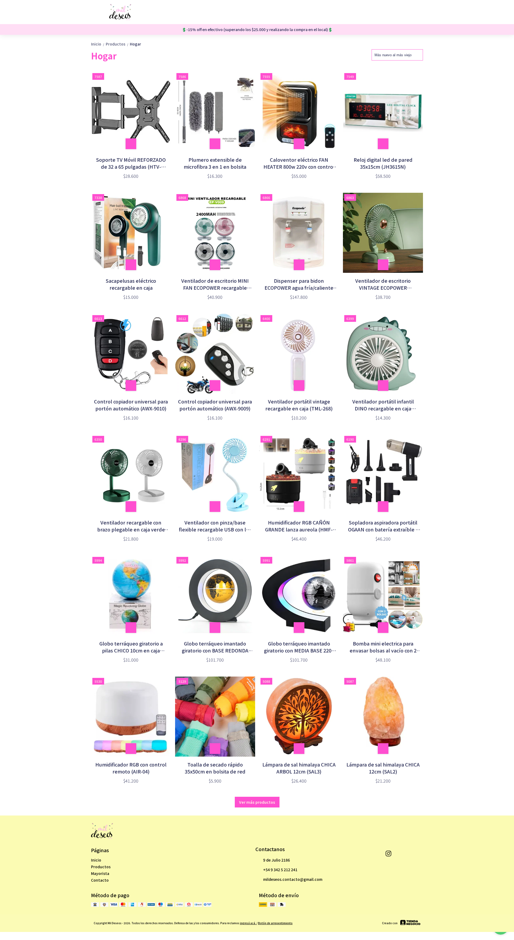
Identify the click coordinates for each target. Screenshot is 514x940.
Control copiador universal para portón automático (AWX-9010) (131, 405)
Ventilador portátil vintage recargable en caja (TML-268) (299, 405)
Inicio (98, 44)
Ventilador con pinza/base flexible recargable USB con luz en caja (215, 526)
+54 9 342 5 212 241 (280, 869)
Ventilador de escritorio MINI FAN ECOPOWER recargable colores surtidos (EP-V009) (215, 284)
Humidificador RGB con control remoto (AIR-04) (131, 768)
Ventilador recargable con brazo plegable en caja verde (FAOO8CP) (131, 526)
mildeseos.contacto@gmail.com (292, 879)
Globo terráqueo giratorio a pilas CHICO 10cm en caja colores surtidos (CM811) (131, 647)
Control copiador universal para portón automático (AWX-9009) (215, 405)
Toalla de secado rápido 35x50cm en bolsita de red (215, 768)
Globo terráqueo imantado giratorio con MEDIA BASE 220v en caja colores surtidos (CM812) (299, 647)
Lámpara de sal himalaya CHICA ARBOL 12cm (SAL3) (299, 768)
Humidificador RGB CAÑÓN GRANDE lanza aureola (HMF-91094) (299, 526)
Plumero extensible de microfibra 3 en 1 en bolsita (215, 163)
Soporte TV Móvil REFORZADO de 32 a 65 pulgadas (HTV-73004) (131, 163)
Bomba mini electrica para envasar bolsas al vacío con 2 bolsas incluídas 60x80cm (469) (383, 647)
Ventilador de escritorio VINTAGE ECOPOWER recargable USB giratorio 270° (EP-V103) (383, 284)
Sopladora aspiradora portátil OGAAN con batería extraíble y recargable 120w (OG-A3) (383, 526)
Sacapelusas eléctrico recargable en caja (131, 284)
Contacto (100, 880)
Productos (117, 44)
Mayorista (100, 873)
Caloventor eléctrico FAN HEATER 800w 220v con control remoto (299, 163)
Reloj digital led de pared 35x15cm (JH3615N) (383, 163)
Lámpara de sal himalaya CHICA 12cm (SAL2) (383, 768)
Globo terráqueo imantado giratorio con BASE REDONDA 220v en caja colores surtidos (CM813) (215, 647)
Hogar (135, 44)
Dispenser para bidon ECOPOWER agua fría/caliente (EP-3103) (298, 284)
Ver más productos (257, 802)
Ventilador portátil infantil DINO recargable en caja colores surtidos (383, 405)
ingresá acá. (248, 923)
